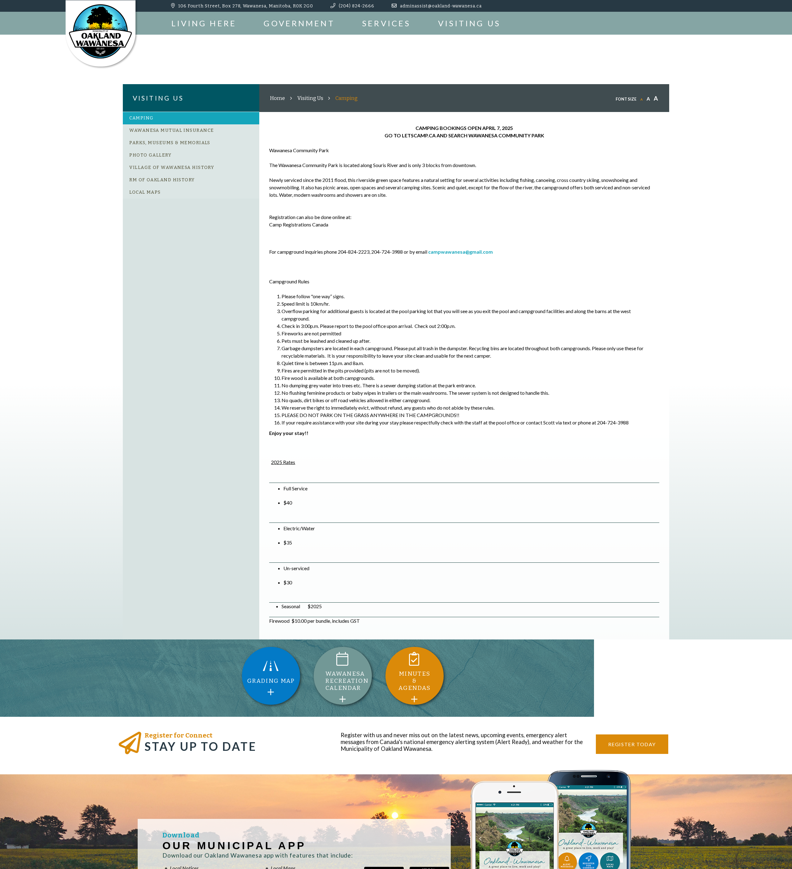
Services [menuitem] (386, 23)
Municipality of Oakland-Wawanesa (101, 34)
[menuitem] (191, 118)
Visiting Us (310, 98)
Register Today (632, 744)
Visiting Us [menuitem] (469, 23)
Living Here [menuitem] (203, 23)
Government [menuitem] (299, 23)
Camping (346, 98)
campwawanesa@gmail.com (460, 252)
